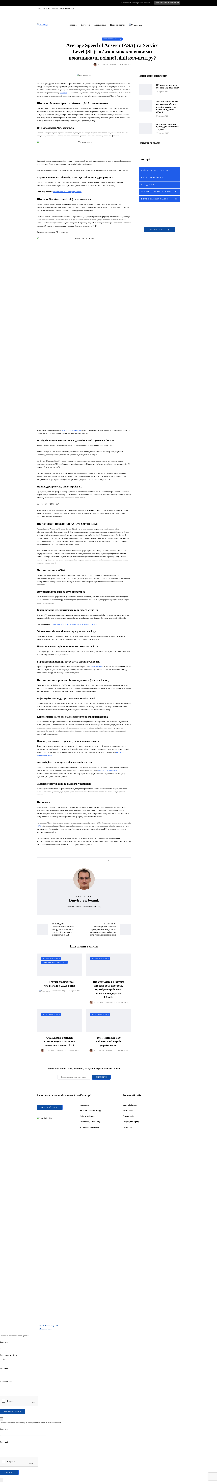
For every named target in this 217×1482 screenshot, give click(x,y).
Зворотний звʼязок (50, 1107)
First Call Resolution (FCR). (108, 770)
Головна (72, 25)
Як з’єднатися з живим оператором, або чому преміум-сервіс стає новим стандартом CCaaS (108, 989)
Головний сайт (43, 9)
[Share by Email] (24, 880)
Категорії (85, 25)
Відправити (101, 1077)
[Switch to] (135, 25)
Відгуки (55, 9)
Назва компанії (6, 1381)
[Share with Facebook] (24, 854)
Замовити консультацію (167, 3)
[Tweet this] (24, 861)
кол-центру (64, 93)
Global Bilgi (60, 991)
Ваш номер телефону (8, 1355)
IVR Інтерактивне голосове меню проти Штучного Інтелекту (74, 624)
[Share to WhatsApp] (24, 873)
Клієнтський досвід (112, 39)
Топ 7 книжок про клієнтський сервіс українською (108, 1041)
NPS (39, 826)
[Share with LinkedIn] (24, 867)
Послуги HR (128, 1127)
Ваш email (4, 1368)
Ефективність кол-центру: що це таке (67, 192)
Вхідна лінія (128, 1110)
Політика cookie (45, 1329)
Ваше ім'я (4, 1342)
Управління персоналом (159, 199)
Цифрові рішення (130, 1105)
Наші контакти (117, 25)
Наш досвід (100, 25)
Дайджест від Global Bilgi (159, 170)
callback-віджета (95, 667)
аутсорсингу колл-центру (71, 430)
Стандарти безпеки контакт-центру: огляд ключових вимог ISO (59, 1041)
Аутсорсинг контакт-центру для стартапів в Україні (167, 127)
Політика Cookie (67, 9)
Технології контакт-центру (54, 962)
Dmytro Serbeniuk (110, 64)
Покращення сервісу (131, 1122)
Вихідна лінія (128, 1116)
